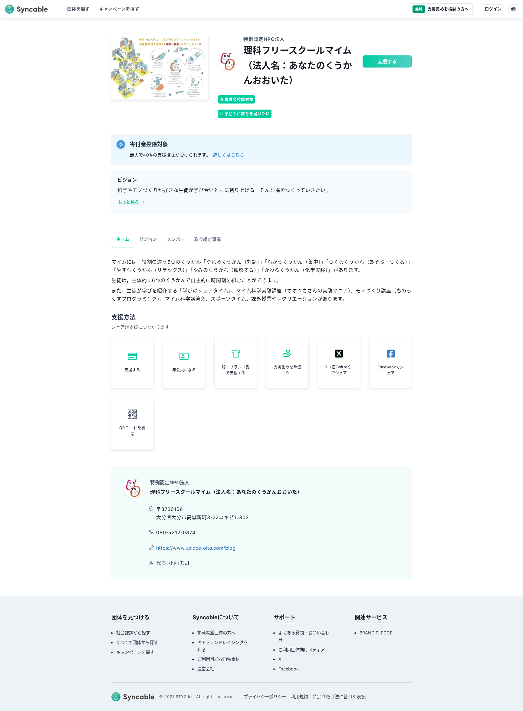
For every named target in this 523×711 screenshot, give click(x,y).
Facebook (288, 668)
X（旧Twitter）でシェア (339, 370)
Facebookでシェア (390, 370)
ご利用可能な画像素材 (218, 659)
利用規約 (299, 696)
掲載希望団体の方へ (216, 632)
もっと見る (128, 202)
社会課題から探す (133, 632)
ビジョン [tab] (148, 239)
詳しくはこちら (228, 154)
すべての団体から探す (137, 642)
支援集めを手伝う (287, 370)
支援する (387, 61)
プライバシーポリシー (265, 696)
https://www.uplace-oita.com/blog (195, 548)
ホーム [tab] (123, 239)
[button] (132, 423)
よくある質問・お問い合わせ (303, 636)
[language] (513, 9)
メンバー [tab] (176, 239)
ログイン (493, 9)
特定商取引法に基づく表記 (339, 696)
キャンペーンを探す (135, 652)
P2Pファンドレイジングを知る (222, 646)
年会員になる (184, 369)
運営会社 (205, 668)
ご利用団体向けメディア (301, 649)
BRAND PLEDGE (376, 632)
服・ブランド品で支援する (235, 370)
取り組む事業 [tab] (207, 239)
